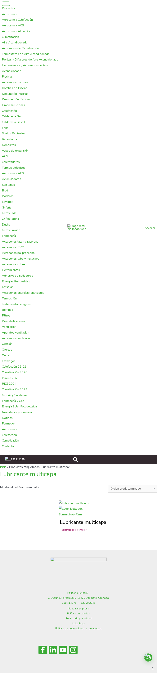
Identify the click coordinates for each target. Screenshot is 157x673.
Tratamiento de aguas (16, 304)
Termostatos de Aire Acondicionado (26, 54)
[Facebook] (42, 650)
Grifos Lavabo (11, 230)
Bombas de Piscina (14, 88)
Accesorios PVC (13, 247)
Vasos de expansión (15, 151)
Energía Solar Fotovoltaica (19, 406)
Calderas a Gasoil (13, 122)
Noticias (7, 418)
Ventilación (9, 327)
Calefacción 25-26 (14, 367)
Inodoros (8, 196)
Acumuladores (11, 179)
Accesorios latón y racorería (20, 242)
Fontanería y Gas (13, 401)
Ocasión (7, 344)
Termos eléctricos (13, 168)
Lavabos (7, 202)
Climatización (10, 37)
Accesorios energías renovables (23, 293)
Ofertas (7, 350)
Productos (9, 8)
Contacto (8, 446)
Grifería (6, 207)
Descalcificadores (13, 321)
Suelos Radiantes (13, 133)
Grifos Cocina (10, 219)
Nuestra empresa (78, 608)
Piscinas (7, 76)
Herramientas (11, 270)
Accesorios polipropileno (18, 253)
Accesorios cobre (13, 264)
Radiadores (9, 139)
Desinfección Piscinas (16, 99)
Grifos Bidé (9, 213)
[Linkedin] (53, 650)
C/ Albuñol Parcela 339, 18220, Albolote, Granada (78, 598)
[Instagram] (73, 650)
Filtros (6, 315)
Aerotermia (9, 14)
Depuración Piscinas (15, 94)
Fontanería (9, 236)
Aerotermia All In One (16, 31)
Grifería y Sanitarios (14, 395)
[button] (75, 460)
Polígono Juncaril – (78, 593)
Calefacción (9, 111)
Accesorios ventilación (16, 338)
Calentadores (11, 162)
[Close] (6, 453)
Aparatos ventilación (15, 332)
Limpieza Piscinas (13, 105)
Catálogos (9, 361)
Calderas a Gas (12, 116)
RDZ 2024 (9, 384)
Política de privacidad (79, 618)
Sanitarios (8, 185)
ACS (5, 156)
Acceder (150, 228)
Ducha (6, 224)
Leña (5, 128)
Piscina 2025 (11, 378)
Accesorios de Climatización (20, 48)
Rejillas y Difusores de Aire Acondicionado (30, 59)
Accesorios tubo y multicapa (20, 259)
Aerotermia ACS (13, 25)
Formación (9, 423)
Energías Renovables (16, 281)
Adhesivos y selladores (17, 276)
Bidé (5, 190)
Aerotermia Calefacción (17, 20)
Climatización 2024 (14, 389)
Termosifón (9, 298)
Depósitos (9, 145)
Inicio (3, 467)
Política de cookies (78, 613)
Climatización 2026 (14, 372)
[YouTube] (63, 650)
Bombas (7, 310)
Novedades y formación (17, 412)
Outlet (6, 355)
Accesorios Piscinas (15, 82)
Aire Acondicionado (15, 42)
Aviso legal (78, 623)
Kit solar (7, 287)
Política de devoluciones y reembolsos (78, 628)
